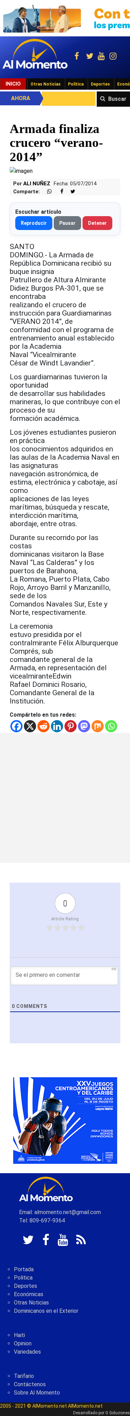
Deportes (100, 84)
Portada (24, 1269)
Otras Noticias (46, 84)
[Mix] (98, 726)
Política (76, 84)
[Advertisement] (65, 798)
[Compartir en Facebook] (58, 192)
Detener (97, 223)
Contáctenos (30, 1384)
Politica (23, 1277)
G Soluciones (117, 1412)
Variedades (27, 1351)
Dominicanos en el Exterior (46, 1311)
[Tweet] (70, 192)
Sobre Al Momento (37, 1392)
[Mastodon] (84, 726)
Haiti (19, 1335)
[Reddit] (43, 726)
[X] (30, 726)
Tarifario (24, 1376)
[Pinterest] (70, 726)
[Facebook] (16, 726)
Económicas (28, 1294)
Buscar (117, 99)
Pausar (67, 223)
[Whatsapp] (111, 726)
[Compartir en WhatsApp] (46, 192)
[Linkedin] (57, 726)
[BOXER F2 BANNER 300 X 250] (65, 1120)
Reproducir (34, 223)
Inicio (13, 84)
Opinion (23, 1343)
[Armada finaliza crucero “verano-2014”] (21, 171)
